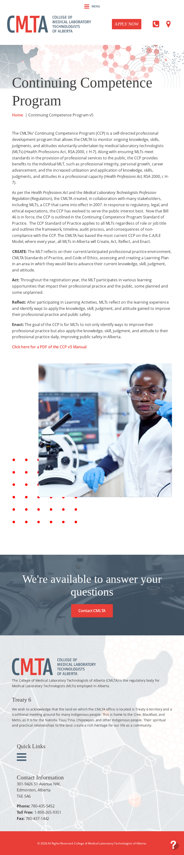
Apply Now (127, 24)
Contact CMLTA (92, 610)
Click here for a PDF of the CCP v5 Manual (49, 346)
